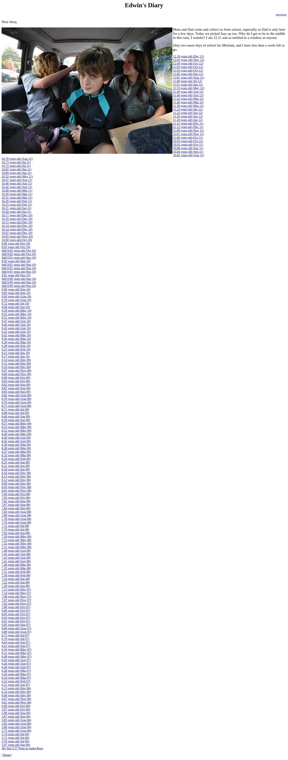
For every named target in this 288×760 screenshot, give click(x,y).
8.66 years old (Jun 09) (16, 416)
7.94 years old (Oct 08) (16, 494)
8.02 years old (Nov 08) (16, 490)
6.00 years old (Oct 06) (16, 706)
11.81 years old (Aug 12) (188, 77)
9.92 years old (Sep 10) (16, 261)
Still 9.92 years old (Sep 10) (19, 257)
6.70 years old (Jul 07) (15, 639)
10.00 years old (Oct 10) (17, 240)
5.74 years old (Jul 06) (15, 734)
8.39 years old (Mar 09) (16, 444)
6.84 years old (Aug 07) (16, 628)
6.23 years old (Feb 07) (16, 681)
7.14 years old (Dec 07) (16, 593)
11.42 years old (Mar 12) (188, 98)
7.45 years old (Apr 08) (16, 554)
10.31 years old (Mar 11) (17, 197)
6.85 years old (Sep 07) (16, 624)
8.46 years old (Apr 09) (16, 437)
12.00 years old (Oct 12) (188, 63)
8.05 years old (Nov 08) (16, 487)
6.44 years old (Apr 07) (16, 663)
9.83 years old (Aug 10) (16, 296)
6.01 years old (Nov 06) (16, 702)
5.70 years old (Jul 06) (15, 741)
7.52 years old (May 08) (16, 543)
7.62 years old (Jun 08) (16, 533)
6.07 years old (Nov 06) (16, 699)
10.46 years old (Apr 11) (17, 183)
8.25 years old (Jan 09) (16, 462)
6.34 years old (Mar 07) (16, 677)
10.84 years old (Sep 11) (188, 151)
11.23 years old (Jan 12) (188, 109)
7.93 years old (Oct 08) (16, 497)
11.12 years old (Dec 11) (188, 127)
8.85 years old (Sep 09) (16, 391)
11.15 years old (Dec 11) (188, 123)
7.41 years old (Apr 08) (16, 561)
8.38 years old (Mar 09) (16, 448)
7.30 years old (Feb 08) (16, 575)
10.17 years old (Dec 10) (17, 215)
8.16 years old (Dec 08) (16, 473)
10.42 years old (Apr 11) (17, 187)
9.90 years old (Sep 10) (16, 289)
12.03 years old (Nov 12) (188, 60)
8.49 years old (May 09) (16, 434)
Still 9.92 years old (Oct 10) (19, 250)
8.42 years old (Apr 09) (16, 441)
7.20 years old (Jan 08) (16, 586)
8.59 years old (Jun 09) (16, 420)
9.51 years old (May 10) (16, 317)
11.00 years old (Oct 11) (188, 137)
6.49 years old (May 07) (16, 656)
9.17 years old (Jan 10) (16, 356)
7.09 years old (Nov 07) (16, 596)
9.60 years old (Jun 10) (16, 307)
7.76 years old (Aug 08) (16, 522)
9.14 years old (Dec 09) (16, 360)
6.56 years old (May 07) (16, 649)
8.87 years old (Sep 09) (16, 388)
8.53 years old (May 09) (16, 427)
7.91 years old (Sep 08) (16, 501)
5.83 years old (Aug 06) (16, 720)
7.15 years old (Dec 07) (16, 589)
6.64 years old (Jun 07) (16, 642)
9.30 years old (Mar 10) (16, 342)
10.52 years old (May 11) (17, 176)
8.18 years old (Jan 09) (16, 469)
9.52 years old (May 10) (16, 314)
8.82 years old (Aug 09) (16, 395)
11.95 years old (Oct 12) (188, 67)
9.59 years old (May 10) (16, 310)
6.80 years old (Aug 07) (16, 631)
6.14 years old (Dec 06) (16, 692)
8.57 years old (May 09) (16, 423)
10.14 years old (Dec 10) (17, 226)
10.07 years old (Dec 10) (17, 233)
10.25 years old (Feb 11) (17, 204)
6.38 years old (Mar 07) (16, 670)
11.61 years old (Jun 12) (188, 84)
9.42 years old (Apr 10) (16, 331)
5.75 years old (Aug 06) (16, 730)
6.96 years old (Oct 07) (16, 610)
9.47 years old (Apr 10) (16, 321)
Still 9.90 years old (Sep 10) (19, 278)
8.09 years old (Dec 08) (16, 483)
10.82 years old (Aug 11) (188, 155)
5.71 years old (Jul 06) (15, 737)
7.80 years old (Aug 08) (16, 515)
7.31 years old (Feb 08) (16, 571)
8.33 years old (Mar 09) (16, 455)
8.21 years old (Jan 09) (16, 466)
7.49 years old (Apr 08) (16, 550)
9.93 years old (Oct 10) (16, 247)
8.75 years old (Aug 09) (16, 406)
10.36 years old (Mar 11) (17, 194)
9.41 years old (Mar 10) (16, 335)
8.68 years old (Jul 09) (15, 413)
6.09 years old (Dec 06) (16, 695)
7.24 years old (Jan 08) (16, 579)
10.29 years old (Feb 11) (17, 201)
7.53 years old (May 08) (16, 540)
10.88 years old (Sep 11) (188, 148)
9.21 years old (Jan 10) (16, 353)
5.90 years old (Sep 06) (16, 713)
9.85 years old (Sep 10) (16, 293)
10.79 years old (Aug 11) (17, 158)
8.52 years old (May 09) (16, 430)
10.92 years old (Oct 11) (188, 144)
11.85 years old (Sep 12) (188, 74)
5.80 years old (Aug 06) (16, 727)
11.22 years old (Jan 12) (188, 113)
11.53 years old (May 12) (188, 88)
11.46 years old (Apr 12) (188, 95)
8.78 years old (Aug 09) (16, 398)
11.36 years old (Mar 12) (188, 105)
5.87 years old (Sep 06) (16, 716)
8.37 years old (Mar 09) (16, 451)
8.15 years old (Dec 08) (16, 476)
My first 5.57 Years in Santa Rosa (22, 748)
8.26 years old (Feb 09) (16, 459)
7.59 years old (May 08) (16, 536)
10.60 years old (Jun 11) (16, 173)
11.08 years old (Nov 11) (188, 130)
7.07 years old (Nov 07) (16, 600)
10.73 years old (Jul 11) (16, 162)
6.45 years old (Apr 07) (16, 660)
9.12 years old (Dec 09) (16, 363)
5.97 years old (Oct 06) (16, 709)
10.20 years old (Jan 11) (16, 211)
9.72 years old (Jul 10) (15, 303)
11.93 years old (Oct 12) (188, 70)
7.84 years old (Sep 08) (16, 508)
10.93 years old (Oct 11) (188, 141)
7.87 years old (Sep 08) (16, 504)
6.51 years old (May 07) (16, 653)
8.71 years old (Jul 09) (15, 409)
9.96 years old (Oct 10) (16, 243)
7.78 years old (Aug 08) (16, 519)
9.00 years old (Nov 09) (16, 374)
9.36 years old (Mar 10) (16, 338)
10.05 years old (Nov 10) (17, 236)
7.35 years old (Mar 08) (16, 568)
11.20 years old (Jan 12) (188, 116)
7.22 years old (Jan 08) (16, 582)
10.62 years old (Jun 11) (16, 169)
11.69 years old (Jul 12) (187, 81)
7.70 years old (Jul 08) (15, 529)
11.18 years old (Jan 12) (188, 120)
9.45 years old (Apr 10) (16, 328)
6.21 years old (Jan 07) (16, 684)
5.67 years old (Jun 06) (16, 744)
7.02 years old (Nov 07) (16, 603)
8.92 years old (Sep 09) (16, 384)
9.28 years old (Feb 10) (16, 346)
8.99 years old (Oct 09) (16, 377)
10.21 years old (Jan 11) (16, 208)
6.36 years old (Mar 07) (16, 674)
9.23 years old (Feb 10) (16, 349)
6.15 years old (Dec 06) (16, 688)
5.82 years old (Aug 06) (16, 723)
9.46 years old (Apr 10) (16, 324)
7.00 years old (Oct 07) (16, 607)
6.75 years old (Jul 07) (15, 635)
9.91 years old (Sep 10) (16, 275)
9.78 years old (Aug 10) (16, 300)
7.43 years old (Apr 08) (16, 557)
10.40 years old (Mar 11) (17, 190)
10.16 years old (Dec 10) (17, 218)
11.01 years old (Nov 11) (188, 134)
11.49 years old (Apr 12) (188, 91)
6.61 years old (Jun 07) (16, 646)
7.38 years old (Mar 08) (16, 564)
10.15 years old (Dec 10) (17, 222)
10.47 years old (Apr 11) (17, 180)
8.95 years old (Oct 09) (16, 381)
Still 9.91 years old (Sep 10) (19, 264)
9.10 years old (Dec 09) (16, 367)
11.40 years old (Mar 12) (188, 102)
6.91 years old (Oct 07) (16, 621)
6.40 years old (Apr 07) (16, 667)
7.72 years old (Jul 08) (15, 526)
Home (7, 755)
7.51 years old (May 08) (16, 547)
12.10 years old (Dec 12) (188, 56)
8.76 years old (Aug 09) (16, 402)
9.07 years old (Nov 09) (16, 370)
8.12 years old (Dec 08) (16, 480)
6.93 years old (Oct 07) (16, 617)
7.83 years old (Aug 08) (16, 511)
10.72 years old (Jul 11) (16, 165)
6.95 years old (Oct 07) (16, 614)
